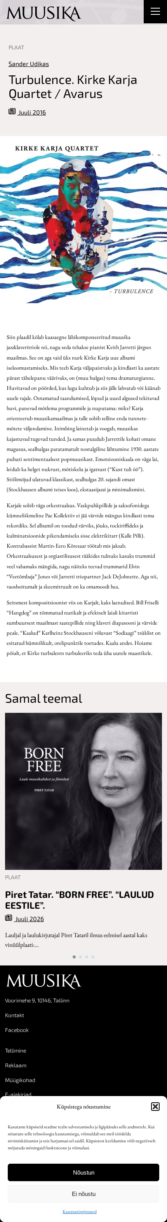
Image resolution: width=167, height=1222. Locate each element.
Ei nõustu (84, 1194)
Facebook (17, 1029)
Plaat (16, 47)
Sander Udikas (29, 63)
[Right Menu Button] (155, 12)
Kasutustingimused (80, 1211)
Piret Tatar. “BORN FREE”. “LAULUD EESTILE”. (79, 900)
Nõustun (83, 1172)
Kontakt (14, 1015)
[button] (155, 1106)
